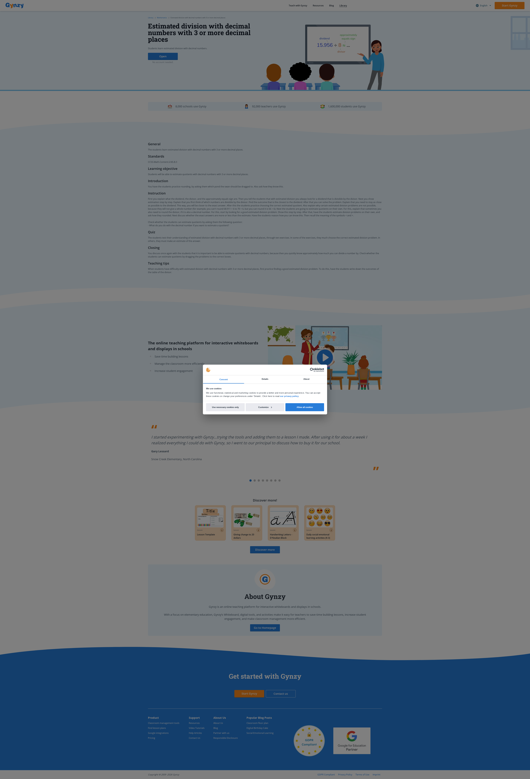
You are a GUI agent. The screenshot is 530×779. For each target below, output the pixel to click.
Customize (263, 407)
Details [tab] (265, 379)
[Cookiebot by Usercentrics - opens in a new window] (312, 370)
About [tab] (306, 379)
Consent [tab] (223, 379)
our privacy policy (289, 396)
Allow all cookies (305, 407)
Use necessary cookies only (225, 407)
